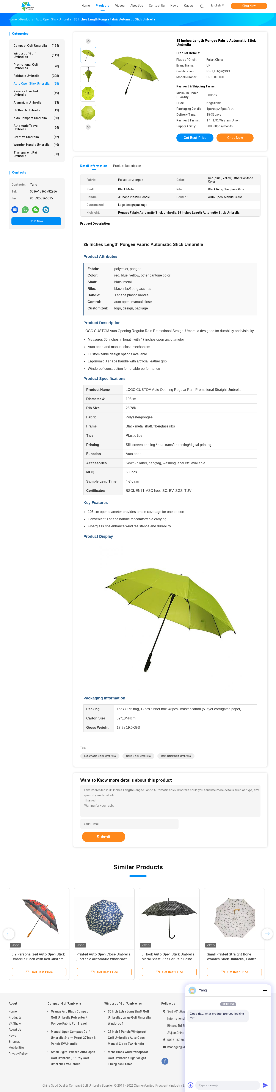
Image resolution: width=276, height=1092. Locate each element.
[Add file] (191, 1085)
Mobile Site (16, 1047)
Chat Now (249, 6)
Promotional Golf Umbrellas (36, 66)
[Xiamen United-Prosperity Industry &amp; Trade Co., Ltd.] (28, 6)
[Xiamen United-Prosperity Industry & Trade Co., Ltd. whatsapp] (25, 209)
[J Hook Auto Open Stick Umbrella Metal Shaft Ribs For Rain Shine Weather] (169, 918)
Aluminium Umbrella (36, 102)
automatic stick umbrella (100, 756)
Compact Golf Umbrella (36, 45)
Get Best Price (195, 138)
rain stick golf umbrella (176, 756)
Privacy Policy (18, 1053)
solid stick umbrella (138, 756)
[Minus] (265, 990)
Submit (104, 836)
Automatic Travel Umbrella (36, 127)
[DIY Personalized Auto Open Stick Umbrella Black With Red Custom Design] (39, 918)
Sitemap (14, 1041)
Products (15, 1017)
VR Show (15, 1023)
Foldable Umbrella (36, 76)
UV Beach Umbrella (36, 110)
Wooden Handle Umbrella (36, 144)
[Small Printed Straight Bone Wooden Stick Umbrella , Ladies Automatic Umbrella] (234, 918)
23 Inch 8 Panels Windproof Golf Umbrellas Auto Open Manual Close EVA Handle (127, 1037)
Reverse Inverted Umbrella (36, 93)
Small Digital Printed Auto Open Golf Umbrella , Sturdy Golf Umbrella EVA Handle (73, 1058)
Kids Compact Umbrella (36, 118)
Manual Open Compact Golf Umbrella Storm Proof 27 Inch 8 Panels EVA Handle (73, 1037)
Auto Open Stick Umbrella (36, 83)
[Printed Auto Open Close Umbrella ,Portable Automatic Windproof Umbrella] (104, 918)
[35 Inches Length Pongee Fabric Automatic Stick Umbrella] (134, 75)
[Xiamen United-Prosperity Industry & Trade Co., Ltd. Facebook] (164, 1061)
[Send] (265, 1085)
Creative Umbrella (36, 137)
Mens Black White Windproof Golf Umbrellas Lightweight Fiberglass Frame (128, 1058)
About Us (15, 1029)
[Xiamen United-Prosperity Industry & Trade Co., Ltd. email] (14, 209)
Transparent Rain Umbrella (36, 154)
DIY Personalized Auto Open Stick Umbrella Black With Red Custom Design (38, 959)
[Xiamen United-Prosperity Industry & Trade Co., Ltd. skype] (45, 209)
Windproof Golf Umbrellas (36, 55)
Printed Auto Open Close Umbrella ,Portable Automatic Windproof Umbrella (103, 959)
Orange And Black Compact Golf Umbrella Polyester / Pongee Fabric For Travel (70, 1017)
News (12, 1035)
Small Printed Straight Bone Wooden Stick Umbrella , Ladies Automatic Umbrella (232, 959)
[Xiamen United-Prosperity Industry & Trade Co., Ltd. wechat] (35, 209)
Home (13, 1011)
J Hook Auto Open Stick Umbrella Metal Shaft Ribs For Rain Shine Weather (168, 959)
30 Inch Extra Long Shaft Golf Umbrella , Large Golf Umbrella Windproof (129, 1017)
